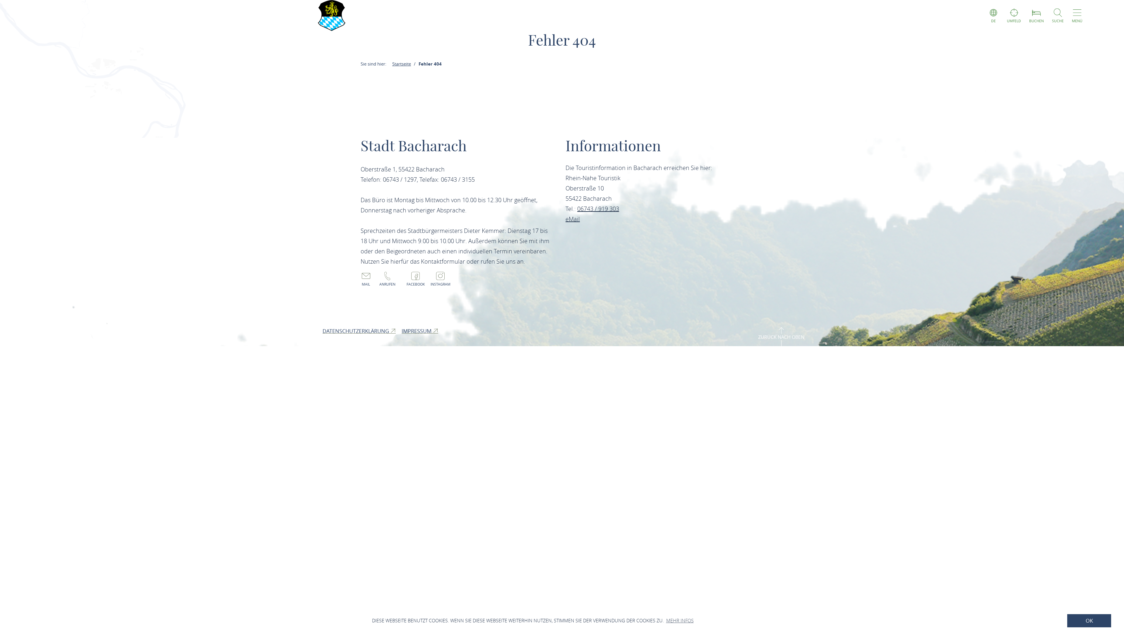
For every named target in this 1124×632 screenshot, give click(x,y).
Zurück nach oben (781, 337)
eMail (573, 219)
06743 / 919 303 (598, 209)
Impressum (417, 330)
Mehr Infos (680, 620)
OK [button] (1089, 620)
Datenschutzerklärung (356, 330)
